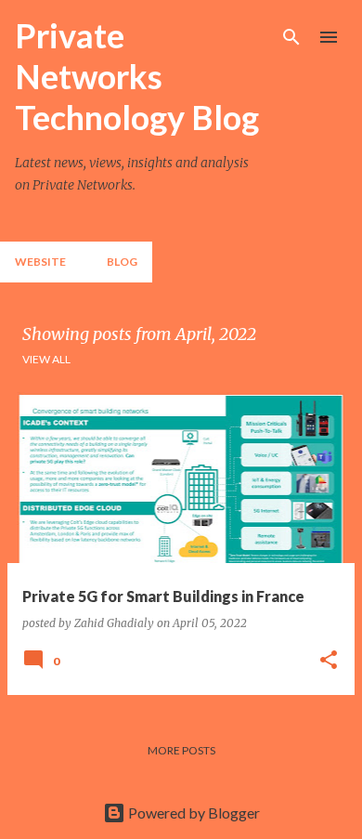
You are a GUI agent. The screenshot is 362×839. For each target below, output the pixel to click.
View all (46, 359)
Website (40, 262)
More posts (181, 750)
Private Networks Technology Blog (137, 76)
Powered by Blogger (192, 812)
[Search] (291, 37)
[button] (328, 661)
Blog (122, 262)
